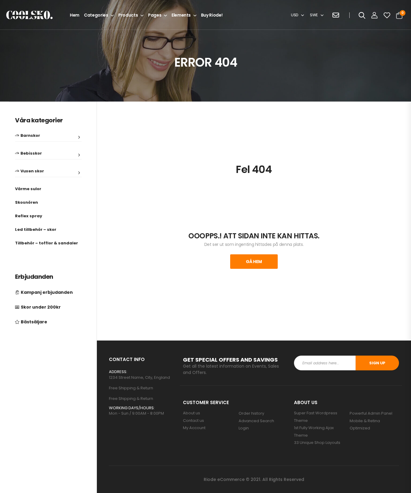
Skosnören (26, 202)
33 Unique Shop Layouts (317, 443)
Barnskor (30, 135)
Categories (96, 15)
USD (294, 15)
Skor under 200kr (41, 307)
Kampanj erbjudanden (47, 292)
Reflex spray (28, 216)
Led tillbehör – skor (35, 229)
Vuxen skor (32, 171)
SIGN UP (377, 363)
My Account (194, 428)
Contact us (193, 420)
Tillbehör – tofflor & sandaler (46, 243)
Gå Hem (254, 262)
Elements (181, 15)
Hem (74, 15)
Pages (154, 15)
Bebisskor (31, 153)
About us (191, 413)
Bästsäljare (34, 322)
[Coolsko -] (29, 15)
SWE (314, 15)
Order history (251, 413)
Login (244, 428)
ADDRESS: (118, 372)
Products (128, 15)
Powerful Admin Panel (371, 413)
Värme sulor (28, 189)
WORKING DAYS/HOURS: (132, 408)
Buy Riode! (212, 15)
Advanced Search (256, 421)
